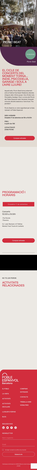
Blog (4, 417)
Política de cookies (22, 464)
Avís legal (28, 464)
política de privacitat (21, 449)
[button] (20, 305)
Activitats (6, 36)
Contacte (24, 397)
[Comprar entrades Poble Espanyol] (30, 3)
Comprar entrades (19, 138)
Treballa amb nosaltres (25, 403)
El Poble (5, 389)
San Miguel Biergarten (14, 323)
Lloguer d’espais (9, 412)
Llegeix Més (8, 347)
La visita (5, 394)
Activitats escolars (6, 405)
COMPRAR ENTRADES (24, 390)
